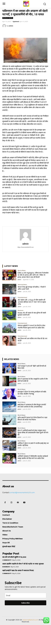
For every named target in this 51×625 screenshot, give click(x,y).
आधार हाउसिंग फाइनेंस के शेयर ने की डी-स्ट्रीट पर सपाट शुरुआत (23, 564)
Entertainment (22, 297)
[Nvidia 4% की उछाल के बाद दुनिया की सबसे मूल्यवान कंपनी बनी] (9, 315)
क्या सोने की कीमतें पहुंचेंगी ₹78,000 (14, 557)
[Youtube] (24, 502)
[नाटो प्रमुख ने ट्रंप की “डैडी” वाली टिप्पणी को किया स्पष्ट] (9, 368)
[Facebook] (12, 31)
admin (11, 26)
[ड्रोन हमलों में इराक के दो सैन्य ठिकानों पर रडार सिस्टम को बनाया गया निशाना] (9, 419)
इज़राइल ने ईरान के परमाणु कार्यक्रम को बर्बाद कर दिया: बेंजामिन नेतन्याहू (32, 393)
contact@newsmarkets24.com (22, 492)
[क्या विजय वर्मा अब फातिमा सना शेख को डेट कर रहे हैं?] (9, 340)
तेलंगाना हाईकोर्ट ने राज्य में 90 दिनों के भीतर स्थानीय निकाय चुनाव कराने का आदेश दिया (31, 327)
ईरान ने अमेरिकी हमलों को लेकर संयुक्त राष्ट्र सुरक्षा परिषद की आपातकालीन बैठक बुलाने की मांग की (33, 432)
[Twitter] (17, 31)
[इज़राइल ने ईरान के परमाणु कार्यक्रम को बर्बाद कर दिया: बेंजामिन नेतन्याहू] (9, 394)
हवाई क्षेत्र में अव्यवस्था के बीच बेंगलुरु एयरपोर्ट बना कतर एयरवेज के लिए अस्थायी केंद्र (32, 406)
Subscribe (25, 603)
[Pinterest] (23, 31)
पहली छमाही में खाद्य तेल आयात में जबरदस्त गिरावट (18, 570)
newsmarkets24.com (30, 620)
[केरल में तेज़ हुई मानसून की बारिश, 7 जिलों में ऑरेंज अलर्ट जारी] (9, 289)
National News (22, 284)
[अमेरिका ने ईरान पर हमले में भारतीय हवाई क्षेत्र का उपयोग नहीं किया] (9, 445)
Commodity (7, 560)
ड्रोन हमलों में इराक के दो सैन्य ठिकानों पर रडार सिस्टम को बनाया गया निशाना (32, 418)
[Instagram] (11, 502)
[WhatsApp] (28, 31)
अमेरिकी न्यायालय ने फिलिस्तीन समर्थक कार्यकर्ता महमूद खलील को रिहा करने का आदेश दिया (33, 457)
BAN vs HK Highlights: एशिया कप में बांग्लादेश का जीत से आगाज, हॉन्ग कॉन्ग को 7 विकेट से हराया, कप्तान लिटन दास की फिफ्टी (33, 275)
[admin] (4, 26)
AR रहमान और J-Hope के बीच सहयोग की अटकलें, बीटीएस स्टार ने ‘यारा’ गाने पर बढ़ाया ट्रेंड (32, 302)
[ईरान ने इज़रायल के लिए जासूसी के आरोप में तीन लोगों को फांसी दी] (9, 381)
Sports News (22, 270)
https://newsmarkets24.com (26, 247)
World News (7, 18)
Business (20, 310)
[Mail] (17, 502)
